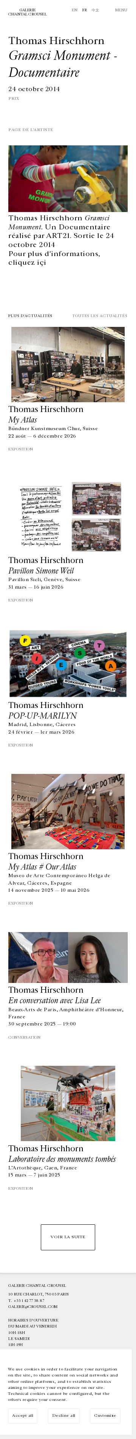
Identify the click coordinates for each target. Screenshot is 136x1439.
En (74, 10)
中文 (95, 10)
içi (41, 262)
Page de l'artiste (30, 129)
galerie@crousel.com (33, 1307)
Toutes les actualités (100, 316)
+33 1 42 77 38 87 (29, 1301)
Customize (105, 1415)
